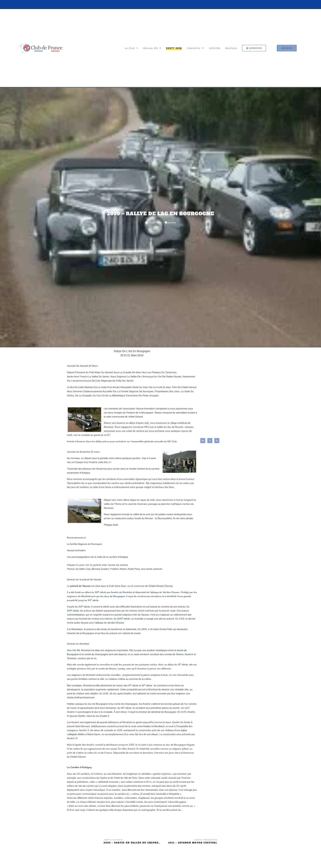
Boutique (231, 48)
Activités (214, 48)
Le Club (130, 48)
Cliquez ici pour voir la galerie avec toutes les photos (97, 565)
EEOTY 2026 (174, 48)
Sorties (172, 222)
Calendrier (194, 48)
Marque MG (150, 48)
